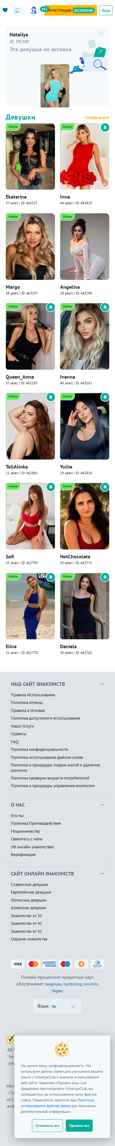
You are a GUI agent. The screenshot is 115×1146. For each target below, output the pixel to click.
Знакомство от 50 (26, 931)
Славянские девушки (29, 884)
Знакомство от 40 (26, 923)
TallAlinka (17, 466)
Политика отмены (27, 702)
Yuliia (66, 466)
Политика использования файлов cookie (47, 757)
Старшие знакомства (29, 939)
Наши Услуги (22, 726)
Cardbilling (72, 984)
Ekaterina (16, 196)
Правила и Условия (28, 710)
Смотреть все (97, 117)
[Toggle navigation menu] (18, 10)
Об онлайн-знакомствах (32, 847)
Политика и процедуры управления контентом (53, 785)
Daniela (68, 646)
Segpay (57, 990)
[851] (34, 10)
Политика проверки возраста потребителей (50, 778)
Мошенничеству (25, 831)
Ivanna (67, 377)
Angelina (70, 287)
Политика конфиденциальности (39, 749)
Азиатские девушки (28, 907)
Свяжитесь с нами (26, 839)
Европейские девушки (31, 892)
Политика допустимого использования (45, 718)
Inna (65, 196)
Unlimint (90, 984)
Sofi (10, 556)
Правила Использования (33, 695)
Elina (11, 646)
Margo (13, 287)
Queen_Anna (20, 377)
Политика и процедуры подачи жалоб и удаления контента (55, 768)
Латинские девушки (28, 900)
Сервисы (19, 733)
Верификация (23, 854)
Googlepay (53, 984)
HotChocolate (75, 556)
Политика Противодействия (36, 823)
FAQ (15, 741)
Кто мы (17, 815)
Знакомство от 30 (26, 915)
